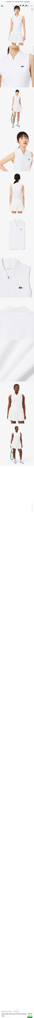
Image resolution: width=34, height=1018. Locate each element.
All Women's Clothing (7, 1011)
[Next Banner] (32, 1)
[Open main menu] (32, 6)
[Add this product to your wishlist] (32, 10)
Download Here (27, 1)
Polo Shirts (16, 1011)
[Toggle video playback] (3, 85)
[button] (13, 6)
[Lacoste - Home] (2, 6)
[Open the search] (28, 6)
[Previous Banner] (2, 1)
